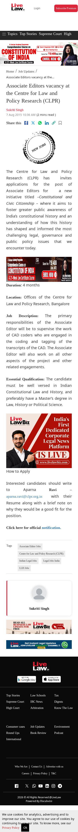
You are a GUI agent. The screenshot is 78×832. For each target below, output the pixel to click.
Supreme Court (50, 34)
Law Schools (38, 695)
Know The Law (63, 708)
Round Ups (12, 733)
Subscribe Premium (66, 8)
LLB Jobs (24, 568)
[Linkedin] (47, 123)
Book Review (38, 733)
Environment (62, 726)
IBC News (36, 701)
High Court (13, 708)
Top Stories (28, 34)
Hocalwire (46, 801)
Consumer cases (15, 726)
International (13, 739)
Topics (12, 34)
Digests (58, 701)
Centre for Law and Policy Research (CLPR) (41, 553)
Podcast (58, 733)
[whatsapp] (40, 123)
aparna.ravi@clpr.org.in (24, 496)
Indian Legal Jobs (28, 560)
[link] (54, 123)
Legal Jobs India (51, 560)
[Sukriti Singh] (39, 593)
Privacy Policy (11, 827)
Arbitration (36, 708)
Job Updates (26, 71)
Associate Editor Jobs (30, 546)
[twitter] (33, 123)
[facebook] (26, 123)
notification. (51, 528)
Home (10, 71)
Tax (56, 695)
